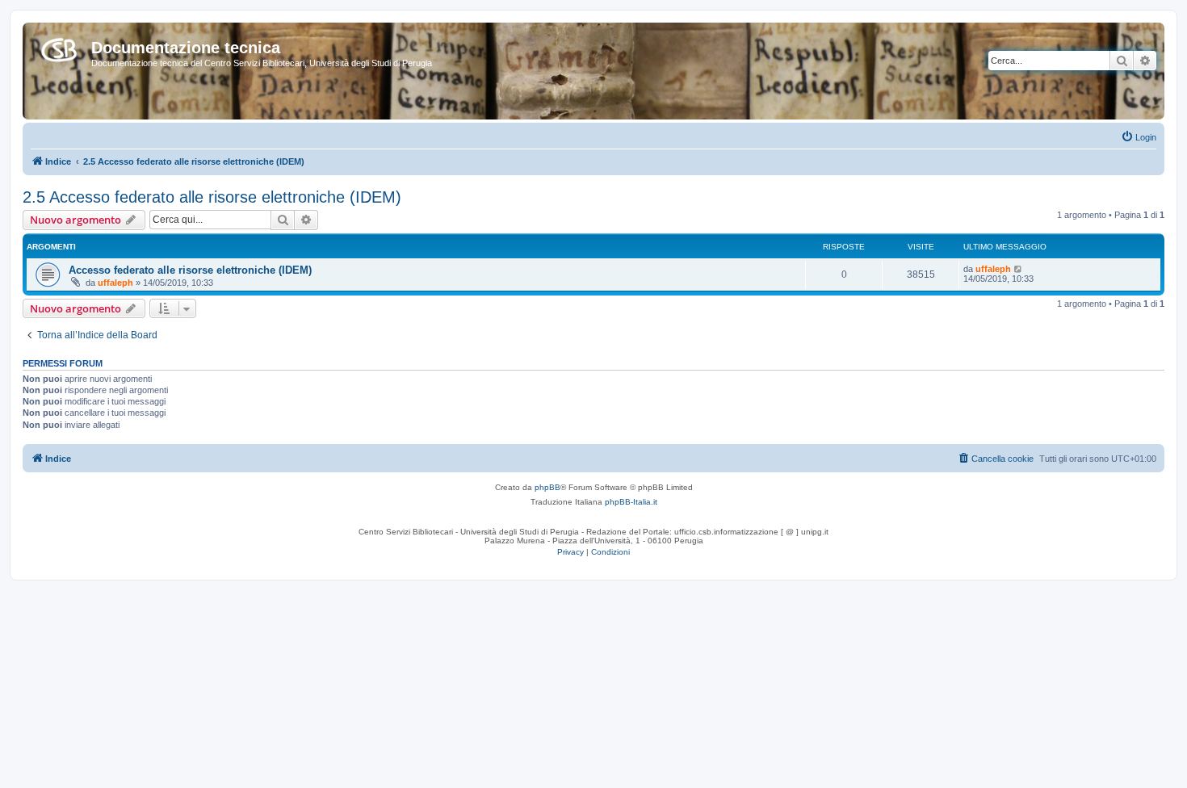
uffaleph (115, 282)
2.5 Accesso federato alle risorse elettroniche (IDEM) (212, 197)
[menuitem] (1138, 137)
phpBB (547, 487)
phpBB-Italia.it (631, 501)
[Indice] (59, 47)
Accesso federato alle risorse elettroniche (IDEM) (190, 270)
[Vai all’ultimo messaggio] (1018, 269)
